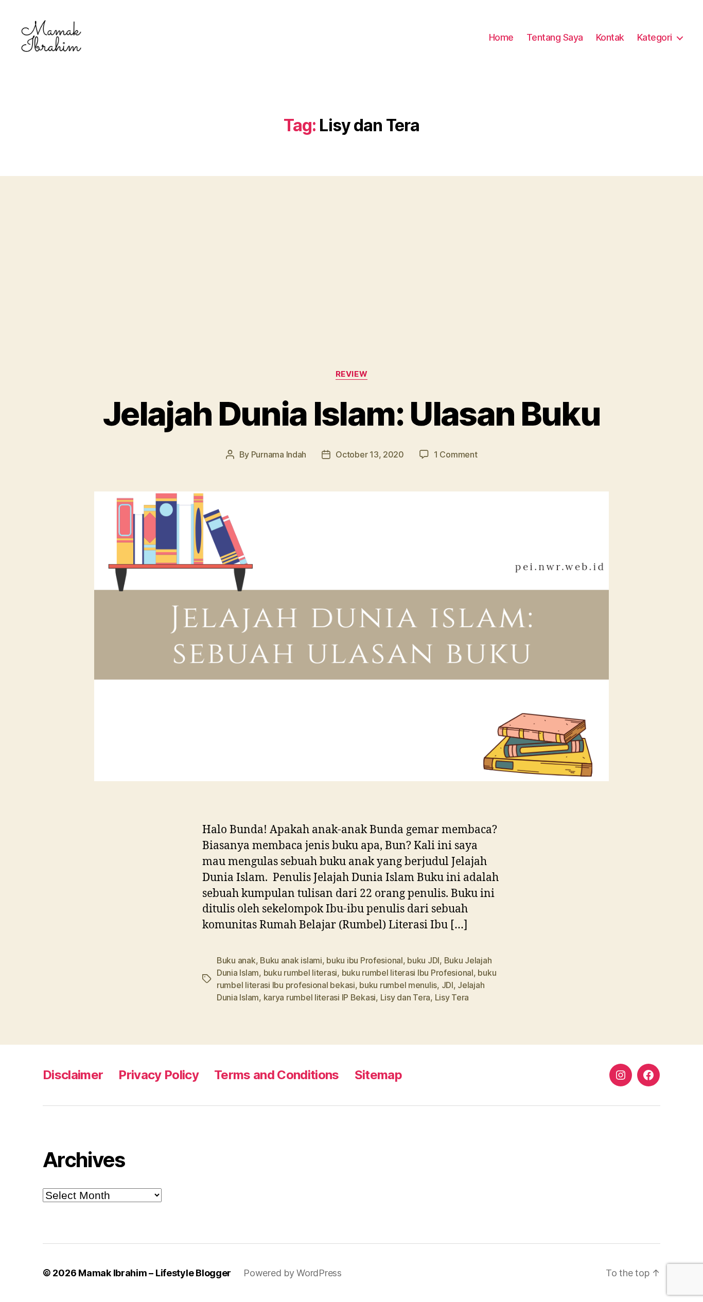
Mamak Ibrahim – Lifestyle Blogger (154, 1273)
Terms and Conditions (276, 1074)
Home (501, 37)
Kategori (654, 37)
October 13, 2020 (370, 454)
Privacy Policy (158, 1074)
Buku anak (236, 960)
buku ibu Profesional (364, 960)
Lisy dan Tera (405, 997)
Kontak (610, 37)
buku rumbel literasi (300, 972)
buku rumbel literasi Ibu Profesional (407, 972)
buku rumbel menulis (398, 985)
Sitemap (378, 1074)
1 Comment (456, 454)
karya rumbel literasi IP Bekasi (319, 997)
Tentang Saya (554, 37)
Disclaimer (73, 1074)
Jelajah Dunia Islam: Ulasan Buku (351, 413)
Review (351, 374)
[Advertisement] (351, 252)
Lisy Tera (452, 997)
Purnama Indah (279, 454)
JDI (447, 985)
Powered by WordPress (292, 1273)
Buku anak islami (291, 960)
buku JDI (423, 960)
